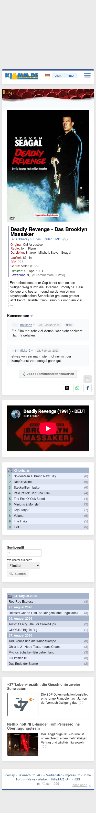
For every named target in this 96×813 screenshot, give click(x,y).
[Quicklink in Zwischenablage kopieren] (87, 379)
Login (58, 75)
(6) (86, 476)
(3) (86, 601)
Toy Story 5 (21, 510)
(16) (85, 481)
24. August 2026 (25, 595)
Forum (20, 779)
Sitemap (9, 775)
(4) (86, 493)
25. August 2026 (20, 607)
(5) (86, 521)
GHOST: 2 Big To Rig (23, 629)
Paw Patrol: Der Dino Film (32, 493)
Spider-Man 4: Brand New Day (35, 476)
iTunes (36, 239)
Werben (43, 779)
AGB (40, 775)
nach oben (79, 784)
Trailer (47, 239)
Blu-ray (24, 239)
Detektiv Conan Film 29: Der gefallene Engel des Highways (50, 612)
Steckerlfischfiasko (27, 487)
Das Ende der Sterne (23, 663)
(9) (86, 515)
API (68, 779)
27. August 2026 (20, 635)
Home (86, 775)
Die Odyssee (23, 481)
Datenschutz (26, 775)
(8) (86, 641)
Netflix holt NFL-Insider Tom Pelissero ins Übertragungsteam (43, 726)
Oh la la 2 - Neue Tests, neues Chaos (34, 646)
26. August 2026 (20, 618)
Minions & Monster (27, 504)
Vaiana (19, 515)
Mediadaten (54, 775)
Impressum (72, 775)
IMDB (58, 239)
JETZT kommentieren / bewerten (50, 373)
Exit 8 (18, 526)
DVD (13, 239)
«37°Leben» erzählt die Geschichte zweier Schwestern (43, 686)
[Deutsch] (48, 75)
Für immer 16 (18, 658)
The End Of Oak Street (29, 498)
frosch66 (26, 324)
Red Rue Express (21, 601)
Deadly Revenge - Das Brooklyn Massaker (48, 231)
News (31, 779)
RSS (76, 779)
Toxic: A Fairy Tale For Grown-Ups (32, 624)
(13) (85, 504)
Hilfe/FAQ (57, 779)
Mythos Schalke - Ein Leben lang (32, 652)
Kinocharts (22, 470)
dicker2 (25, 350)
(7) (86, 510)
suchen (20, 573)
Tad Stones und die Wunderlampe (32, 641)
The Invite (20, 521)
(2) (86, 624)
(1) (86, 629)
